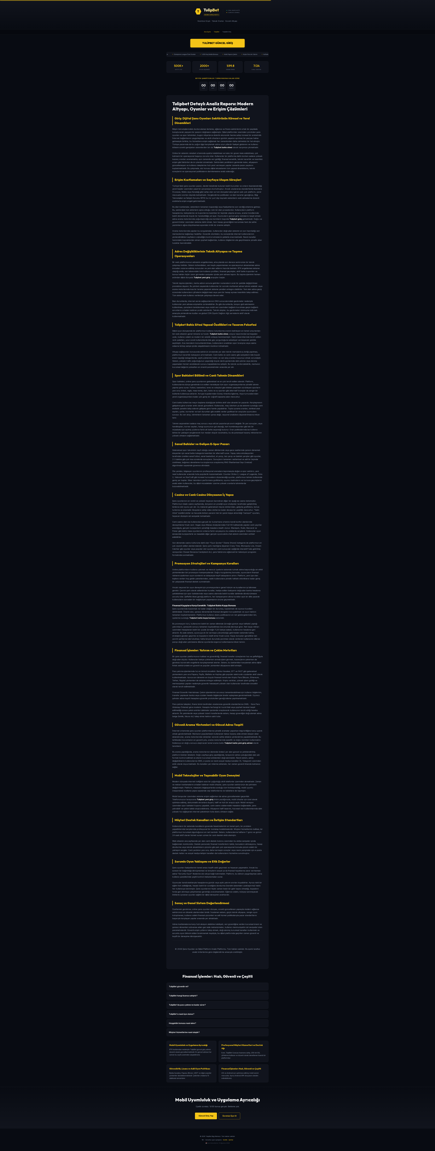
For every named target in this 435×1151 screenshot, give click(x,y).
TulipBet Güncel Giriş (217, 43)
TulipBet (216, 32)
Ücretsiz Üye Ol (229, 1116)
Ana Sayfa (207, 32)
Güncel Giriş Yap (206, 1116)
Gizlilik (225, 1140)
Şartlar (231, 1140)
